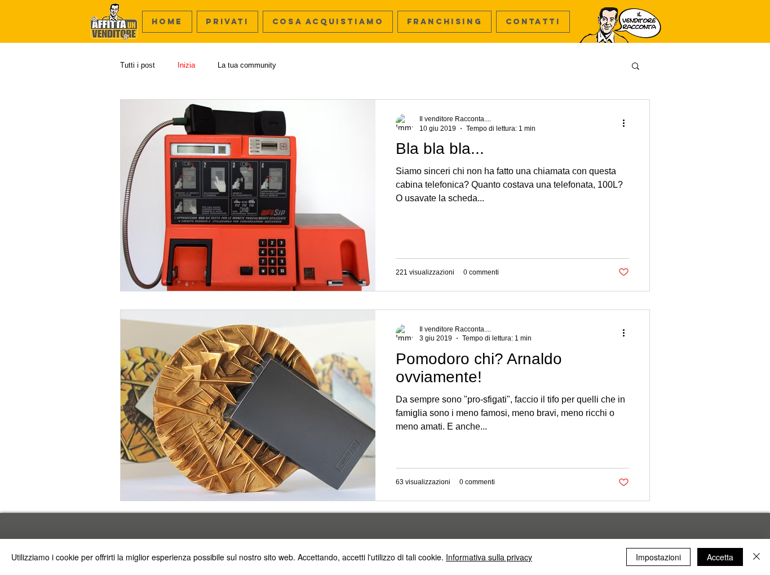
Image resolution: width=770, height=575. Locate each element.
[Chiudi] (756, 557)
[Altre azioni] (627, 123)
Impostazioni (658, 557)
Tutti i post (137, 65)
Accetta (720, 557)
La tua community (247, 65)
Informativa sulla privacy (489, 557)
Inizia (186, 65)
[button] (328, 22)
